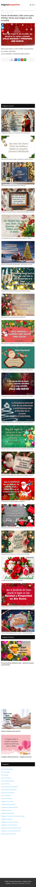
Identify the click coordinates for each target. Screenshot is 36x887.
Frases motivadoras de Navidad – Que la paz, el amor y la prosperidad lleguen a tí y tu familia (18, 264)
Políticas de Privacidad (18, 883)
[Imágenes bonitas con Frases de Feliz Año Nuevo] (18, 111)
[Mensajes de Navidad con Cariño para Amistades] (18, 532)
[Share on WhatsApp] (25, 59)
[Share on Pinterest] (22, 59)
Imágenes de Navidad (7, 813)
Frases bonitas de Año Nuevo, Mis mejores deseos (15, 291)
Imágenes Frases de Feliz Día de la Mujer (13, 816)
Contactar (27, 883)
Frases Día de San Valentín (9, 790)
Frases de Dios (5, 784)
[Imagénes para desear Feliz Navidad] (18, 558)
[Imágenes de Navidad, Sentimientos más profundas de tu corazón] (18, 400)
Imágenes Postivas (6, 819)
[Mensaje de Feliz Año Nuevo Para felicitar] (18, 163)
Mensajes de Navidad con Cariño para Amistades (15, 554)
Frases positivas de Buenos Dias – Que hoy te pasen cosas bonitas (17, 664)
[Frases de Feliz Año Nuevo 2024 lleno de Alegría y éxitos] (18, 189)
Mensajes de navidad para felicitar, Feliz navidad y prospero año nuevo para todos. (18, 343)
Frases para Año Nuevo (8, 792)
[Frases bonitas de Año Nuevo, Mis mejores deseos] (18, 268)
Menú (33, 5)
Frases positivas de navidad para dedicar (13, 501)
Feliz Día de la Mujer (7, 769)
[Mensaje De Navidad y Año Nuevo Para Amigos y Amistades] (18, 453)
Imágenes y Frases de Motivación (11, 831)
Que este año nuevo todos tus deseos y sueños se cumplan (18, 159)
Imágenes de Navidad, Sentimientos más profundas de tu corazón (18, 422)
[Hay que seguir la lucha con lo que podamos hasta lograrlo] (18, 426)
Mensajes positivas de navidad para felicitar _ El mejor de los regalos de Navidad (18, 527)
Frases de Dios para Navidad (9, 787)
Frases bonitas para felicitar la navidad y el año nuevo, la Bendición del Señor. (18, 607)
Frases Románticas (6, 798)
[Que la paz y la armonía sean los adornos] (18, 295)
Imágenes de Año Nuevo (8, 804)
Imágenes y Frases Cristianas (9, 822)
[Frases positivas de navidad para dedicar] (18, 479)
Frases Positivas (6, 795)
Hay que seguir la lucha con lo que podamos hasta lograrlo (18, 449)
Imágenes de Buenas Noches (9, 807)
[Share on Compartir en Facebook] (16, 59)
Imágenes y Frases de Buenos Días (11, 828)
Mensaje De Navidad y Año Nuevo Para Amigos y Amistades (18, 475)
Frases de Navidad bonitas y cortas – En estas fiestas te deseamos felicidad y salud (18, 633)
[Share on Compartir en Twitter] (19, 59)
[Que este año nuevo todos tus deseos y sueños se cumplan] (18, 137)
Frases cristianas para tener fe (10, 731)
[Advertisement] (18, 83)
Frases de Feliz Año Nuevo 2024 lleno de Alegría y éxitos (17, 212)
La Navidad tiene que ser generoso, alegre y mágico (16, 238)
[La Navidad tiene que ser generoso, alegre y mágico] (18, 216)
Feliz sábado (4, 775)
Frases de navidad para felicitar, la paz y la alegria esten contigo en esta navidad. (18, 370)
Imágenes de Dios (6, 810)
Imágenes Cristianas (7, 801)
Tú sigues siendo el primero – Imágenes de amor (16, 757)
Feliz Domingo (5, 772)
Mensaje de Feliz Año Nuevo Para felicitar (13, 185)
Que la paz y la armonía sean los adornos (13, 317)
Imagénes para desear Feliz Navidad (12, 580)
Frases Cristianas (6, 778)
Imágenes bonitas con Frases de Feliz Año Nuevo (15, 133)
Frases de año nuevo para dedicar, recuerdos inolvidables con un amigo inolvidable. (18, 396)
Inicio (2, 10)
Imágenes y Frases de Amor (9, 825)
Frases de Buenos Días (7, 781)
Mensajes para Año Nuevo (8, 834)
